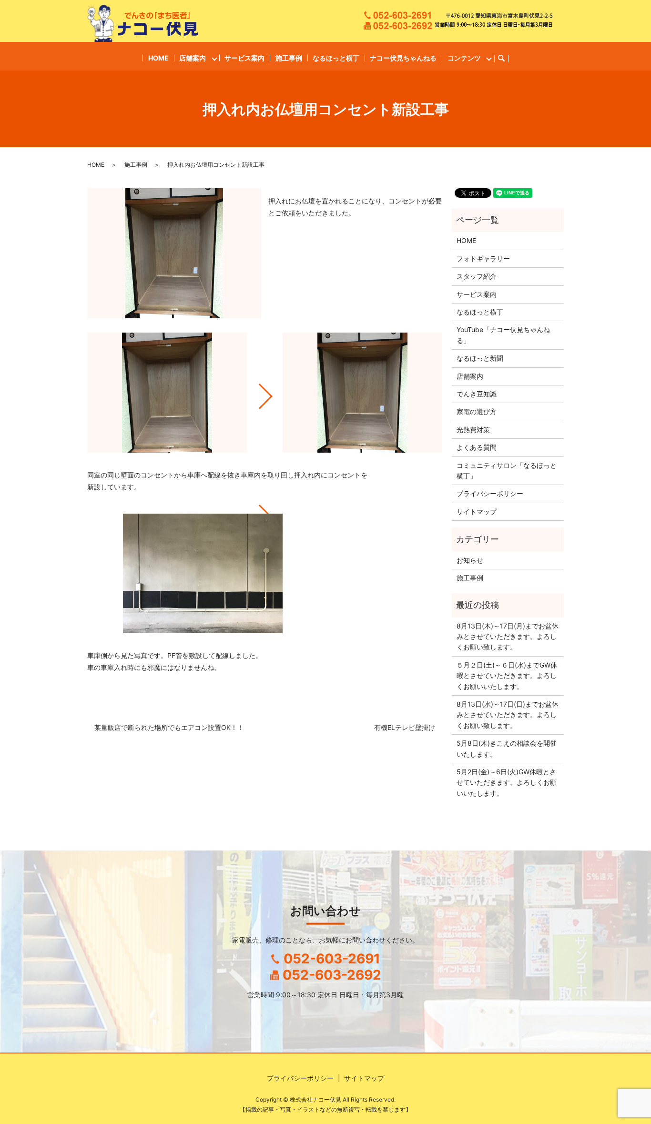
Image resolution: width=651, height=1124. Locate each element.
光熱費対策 (473, 429)
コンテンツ (464, 58)
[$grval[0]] (167, 392)
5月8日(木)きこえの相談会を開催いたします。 (507, 748)
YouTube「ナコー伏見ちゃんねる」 (503, 334)
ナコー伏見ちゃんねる (403, 58)
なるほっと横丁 (336, 58)
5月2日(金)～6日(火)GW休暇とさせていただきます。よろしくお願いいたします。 (507, 782)
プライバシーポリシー (490, 493)
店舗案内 (192, 58)
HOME (158, 58)
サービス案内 (244, 58)
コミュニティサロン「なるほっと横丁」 (507, 470)
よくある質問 (477, 447)
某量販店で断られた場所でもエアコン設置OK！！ (169, 727)
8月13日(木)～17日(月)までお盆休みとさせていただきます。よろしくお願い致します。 (508, 636)
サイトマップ (477, 511)
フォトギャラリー (483, 258)
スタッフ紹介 (477, 276)
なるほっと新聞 (480, 358)
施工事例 (288, 58)
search (505, 58)
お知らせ (470, 560)
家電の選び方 (477, 411)
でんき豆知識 (477, 394)
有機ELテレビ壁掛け (404, 727)
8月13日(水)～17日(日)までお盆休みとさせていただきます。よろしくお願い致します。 (508, 714)
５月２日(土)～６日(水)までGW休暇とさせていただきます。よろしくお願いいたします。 (507, 675)
